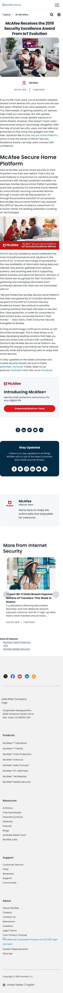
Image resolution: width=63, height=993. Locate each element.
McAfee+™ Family (13, 748)
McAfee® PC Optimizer (15, 770)
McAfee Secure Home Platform (39, 135)
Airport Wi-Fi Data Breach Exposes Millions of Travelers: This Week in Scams (29, 598)
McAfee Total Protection (17, 642)
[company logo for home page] (11, 4)
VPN (5, 645)
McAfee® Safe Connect (16, 765)
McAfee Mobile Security (16, 649)
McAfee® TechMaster (15, 776)
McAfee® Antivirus (13, 759)
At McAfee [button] (22, 14)
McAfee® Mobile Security (17, 781)
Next (56, 594)
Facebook (46, 370)
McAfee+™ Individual (15, 743)
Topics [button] (6, 14)
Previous (6, 594)
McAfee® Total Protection (17, 754)
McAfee (33, 82)
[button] (59, 14)
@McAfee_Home (10, 366)
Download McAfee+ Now (29, 408)
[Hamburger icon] (57, 5)
